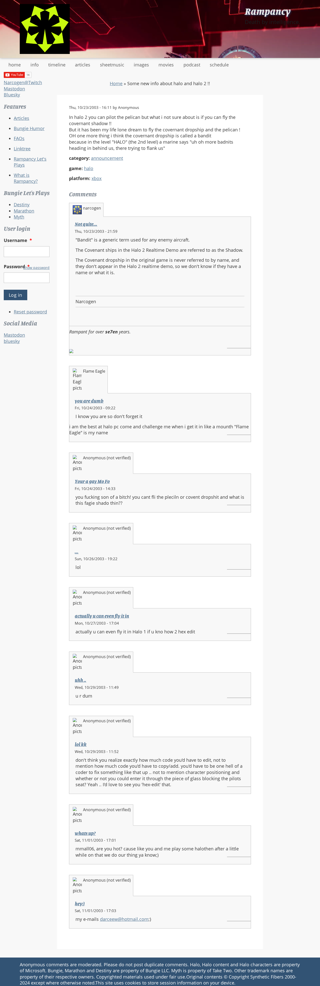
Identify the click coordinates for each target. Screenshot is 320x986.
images (141, 65)
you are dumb (89, 401)
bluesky (12, 341)
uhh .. (80, 680)
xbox (97, 178)
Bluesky (12, 95)
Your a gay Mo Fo (92, 481)
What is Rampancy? (26, 178)
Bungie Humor (29, 128)
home (14, 65)
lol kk (80, 744)
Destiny (22, 205)
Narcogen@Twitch (23, 82)
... (76, 552)
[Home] (45, 29)
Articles (21, 118)
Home (116, 83)
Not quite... (86, 224)
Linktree (22, 149)
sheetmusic (112, 65)
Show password (36, 267)
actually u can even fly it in (102, 616)
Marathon (24, 211)
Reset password (30, 312)
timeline (57, 65)
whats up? (85, 833)
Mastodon (14, 89)
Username (18, 240)
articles (82, 65)
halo (88, 168)
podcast (192, 65)
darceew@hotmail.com (124, 919)
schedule (219, 65)
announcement (107, 158)
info (34, 65)
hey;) (80, 904)
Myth (19, 217)
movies (166, 65)
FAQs (19, 138)
